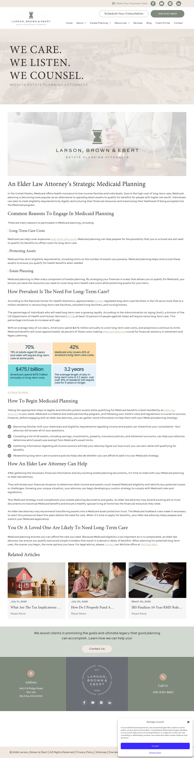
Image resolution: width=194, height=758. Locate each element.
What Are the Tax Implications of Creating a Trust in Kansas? (36, 608)
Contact (178, 23)
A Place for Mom (18, 392)
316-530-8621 (167, 13)
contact (109, 544)
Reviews (138, 23)
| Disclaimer (114, 752)
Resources (121, 23)
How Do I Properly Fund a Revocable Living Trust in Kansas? (96, 608)
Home (69, 23)
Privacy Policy (155, 753)
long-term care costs (63, 239)
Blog (149, 23)
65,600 (99, 301)
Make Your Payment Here (132, 3)
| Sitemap (100, 752)
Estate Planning (99, 23)
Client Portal (163, 23)
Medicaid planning (114, 332)
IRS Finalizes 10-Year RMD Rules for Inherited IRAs (156, 608)
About (80, 23)
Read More (18, 613)
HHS (70, 316)
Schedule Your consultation (123, 13)
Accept (155, 746)
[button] (188, 722)
